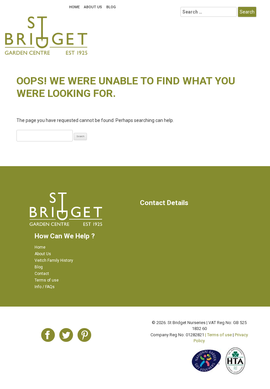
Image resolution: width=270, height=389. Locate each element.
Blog (111, 7)
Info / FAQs (45, 286)
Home (74, 7)
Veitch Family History (54, 260)
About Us (93, 7)
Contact (42, 273)
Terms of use (47, 280)
